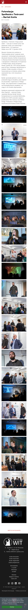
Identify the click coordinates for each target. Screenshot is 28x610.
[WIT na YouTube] (19, 583)
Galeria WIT (14, 578)
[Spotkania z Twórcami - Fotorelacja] (14, 114)
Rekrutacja (14, 569)
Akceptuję (12, 607)
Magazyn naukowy (14, 576)
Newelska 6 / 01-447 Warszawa (15, 547)
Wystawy (14, 574)
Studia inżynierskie (14, 558)
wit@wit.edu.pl (15, 549)
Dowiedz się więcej (12, 603)
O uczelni (14, 567)
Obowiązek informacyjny (8, 590)
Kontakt (14, 571)
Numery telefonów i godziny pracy (15, 551)
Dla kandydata (14, 565)
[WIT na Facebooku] (9, 583)
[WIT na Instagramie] (12, 583)
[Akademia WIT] (14, 541)
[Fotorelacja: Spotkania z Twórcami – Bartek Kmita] (14, 31)
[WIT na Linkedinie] (16, 583)
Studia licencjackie (14, 556)
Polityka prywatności (21, 590)
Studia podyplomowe (14, 562)
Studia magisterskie (14, 560)
